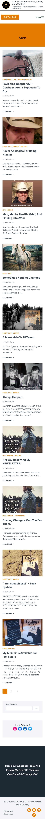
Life (14, 79)
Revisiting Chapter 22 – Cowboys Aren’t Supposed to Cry (21, 87)
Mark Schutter (9, 96)
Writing (28, 79)
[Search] (36, 708)
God (4, 79)
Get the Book (10, 17)
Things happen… (13, 397)
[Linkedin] (39, 810)
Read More (8, 111)
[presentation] (22, 63)
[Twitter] (34, 815)
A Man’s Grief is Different (19, 337)
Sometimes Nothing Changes (21, 277)
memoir (21, 79)
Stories (16, 393)
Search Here (11, 704)
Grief (9, 79)
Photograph (20, 516)
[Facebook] (34, 810)
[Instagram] (29, 810)
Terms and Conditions (8, 812)
